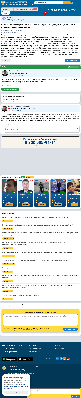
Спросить (9, 204)
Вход (77, 3)
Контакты (58, 345)
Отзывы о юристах (8, 348)
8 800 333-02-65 (27, 330)
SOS (45, 13)
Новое (33, 9)
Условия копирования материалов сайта (20, 373)
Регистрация (30, 177)
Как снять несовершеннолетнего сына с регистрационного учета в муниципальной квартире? (35, 217)
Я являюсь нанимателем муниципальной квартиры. (20, 295)
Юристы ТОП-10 (7, 9)
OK (16, 392)
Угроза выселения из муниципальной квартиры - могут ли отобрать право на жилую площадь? (36, 260)
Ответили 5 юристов (9, 256)
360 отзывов (17, 76)
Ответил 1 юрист (7, 221)
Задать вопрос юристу (10, 89)
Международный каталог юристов (13, 345)
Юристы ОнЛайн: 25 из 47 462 (11, 177)
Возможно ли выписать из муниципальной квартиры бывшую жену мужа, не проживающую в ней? (37, 252)
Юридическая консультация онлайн (19, 4)
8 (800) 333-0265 (57, 10)
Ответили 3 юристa (8, 238)
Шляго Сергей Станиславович (19, 71)
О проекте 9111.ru (34, 352)
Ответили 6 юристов (9, 263)
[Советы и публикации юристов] (3, 3)
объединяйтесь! (22, 2)
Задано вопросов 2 (12, 19)
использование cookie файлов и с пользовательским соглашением (16, 386)
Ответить (6, 60)
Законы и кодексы (35, 348)
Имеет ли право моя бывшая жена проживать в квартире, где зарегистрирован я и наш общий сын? (37, 225)
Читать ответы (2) (72, 60)
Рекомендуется (73, 67)
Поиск (23, 177)
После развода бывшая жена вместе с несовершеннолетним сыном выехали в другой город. (35, 268)
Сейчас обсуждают (21, 9)
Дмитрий (10, 18)
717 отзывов (16, 111)
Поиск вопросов (34, 345)
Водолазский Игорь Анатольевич (19, 106)
